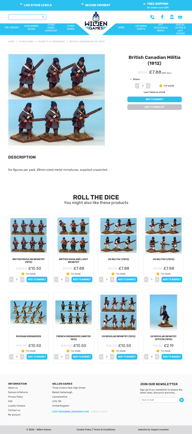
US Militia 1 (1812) (118, 259)
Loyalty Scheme (16, 405)
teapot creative (160, 429)
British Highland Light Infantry (73, 261)
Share (136, 79)
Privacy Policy (15, 396)
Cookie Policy (84, 429)
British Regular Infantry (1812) (29, 261)
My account (14, 414)
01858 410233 (99, 411)
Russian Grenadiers (28, 336)
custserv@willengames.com (70, 411)
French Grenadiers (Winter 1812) (73, 338)
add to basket (37, 279)
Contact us (14, 410)
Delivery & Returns (18, 392)
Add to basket (155, 99)
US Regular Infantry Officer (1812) (163, 338)
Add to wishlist (155, 107)
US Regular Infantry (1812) (118, 336)
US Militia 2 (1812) (163, 259)
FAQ (10, 401)
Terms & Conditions (104, 429)
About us (13, 387)
